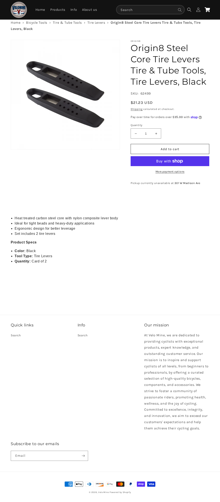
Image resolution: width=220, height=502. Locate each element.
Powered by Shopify (120, 492)
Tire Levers (96, 22)
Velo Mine (103, 492)
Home (15, 22)
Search (16, 335)
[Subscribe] (83, 456)
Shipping (137, 109)
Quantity (136, 125)
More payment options (170, 171)
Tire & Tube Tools (67, 22)
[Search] (180, 10)
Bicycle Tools (36, 22)
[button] (189, 9)
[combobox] (150, 9)
